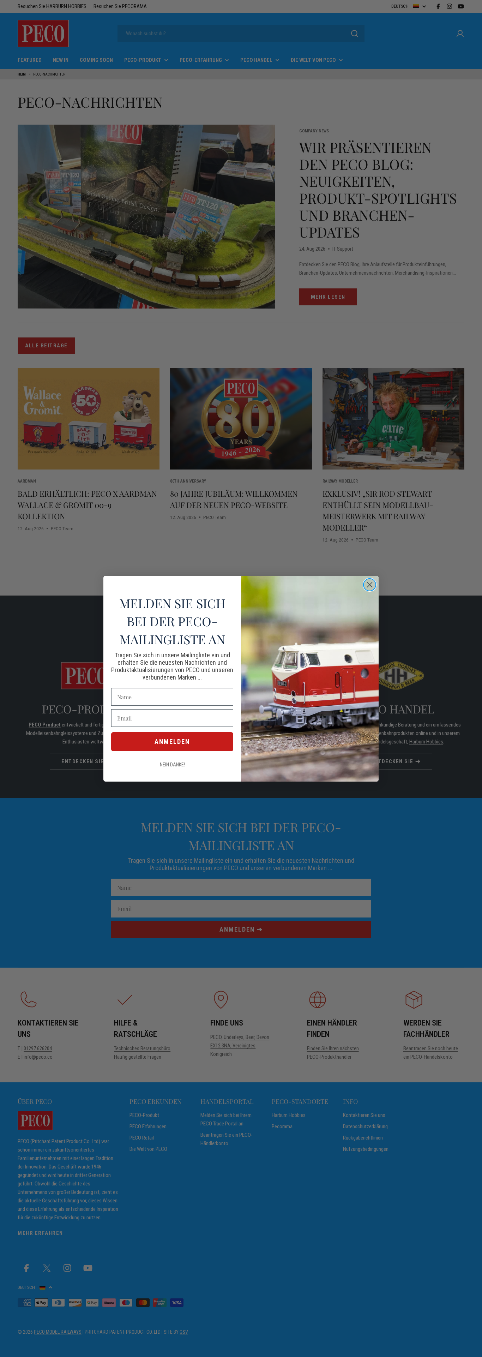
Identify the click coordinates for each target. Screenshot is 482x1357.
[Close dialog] (369, 585)
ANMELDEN (172, 741)
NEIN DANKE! (172, 764)
